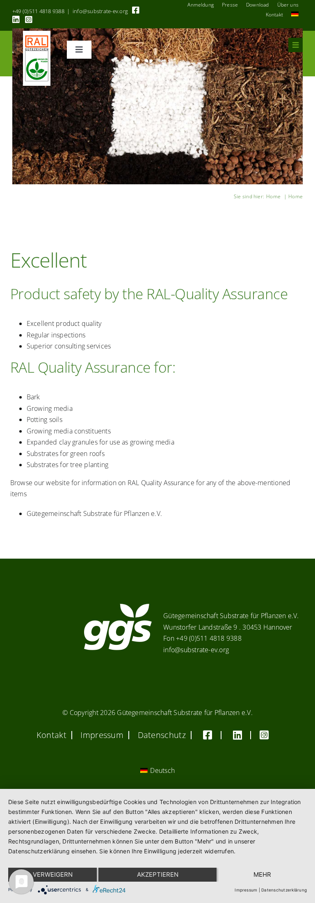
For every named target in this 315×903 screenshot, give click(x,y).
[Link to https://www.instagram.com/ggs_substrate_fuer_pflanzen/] (28, 20)
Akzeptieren (157, 874)
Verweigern (53, 874)
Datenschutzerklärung (284, 889)
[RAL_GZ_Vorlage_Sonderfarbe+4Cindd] (36, 34)
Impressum (246, 889)
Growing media (50, 408)
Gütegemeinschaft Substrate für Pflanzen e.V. (94, 513)
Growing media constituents (69, 430)
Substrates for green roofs (66, 453)
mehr (262, 874)
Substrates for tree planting (68, 464)
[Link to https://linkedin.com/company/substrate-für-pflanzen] (16, 20)
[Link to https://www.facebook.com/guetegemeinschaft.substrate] (135, 10)
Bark (33, 396)
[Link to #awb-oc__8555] (295, 45)
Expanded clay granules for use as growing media (100, 442)
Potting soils (44, 419)
